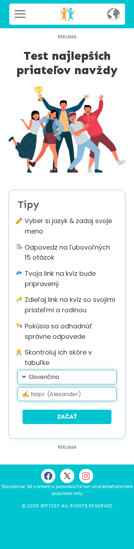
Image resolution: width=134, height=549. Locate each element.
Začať (67, 417)
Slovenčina (44, 377)
